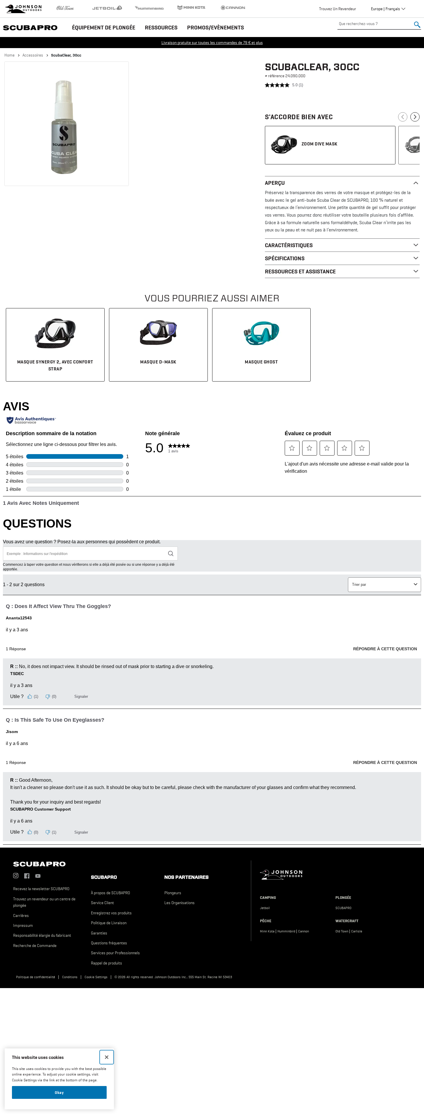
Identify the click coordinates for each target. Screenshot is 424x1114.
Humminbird (286, 931)
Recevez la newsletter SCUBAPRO (41, 888)
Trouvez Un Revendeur (337, 8)
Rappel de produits (106, 963)
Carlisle (356, 931)
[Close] (106, 1057)
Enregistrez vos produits (111, 913)
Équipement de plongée (103, 27)
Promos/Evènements (215, 27)
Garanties (99, 933)
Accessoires (32, 55)
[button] (66, 124)
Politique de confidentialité (35, 977)
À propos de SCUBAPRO (110, 892)
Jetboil (265, 908)
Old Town (341, 931)
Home (9, 55)
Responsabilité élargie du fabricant (42, 935)
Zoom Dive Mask (319, 143)
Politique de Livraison (108, 922)
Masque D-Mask (158, 361)
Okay (59, 1092)
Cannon (303, 931)
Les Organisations (179, 902)
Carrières (21, 915)
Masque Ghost (261, 361)
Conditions (70, 977)
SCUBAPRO (343, 908)
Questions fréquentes (109, 943)
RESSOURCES (161, 27)
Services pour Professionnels (115, 952)
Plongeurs (172, 892)
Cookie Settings (96, 977)
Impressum (23, 925)
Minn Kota (267, 931)
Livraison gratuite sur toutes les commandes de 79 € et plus (212, 42)
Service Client (102, 902)
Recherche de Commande (35, 945)
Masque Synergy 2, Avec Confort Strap (55, 365)
